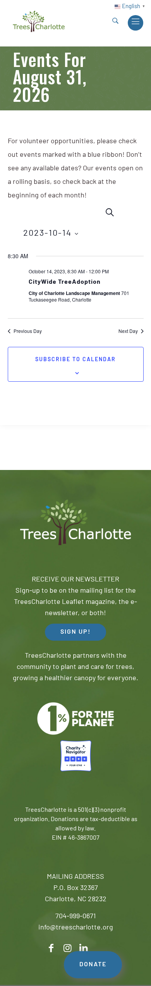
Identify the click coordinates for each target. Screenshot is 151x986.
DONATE (92, 965)
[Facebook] (51, 948)
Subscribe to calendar (75, 360)
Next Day (128, 331)
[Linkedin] (83, 948)
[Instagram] (67, 948)
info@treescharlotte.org (75, 927)
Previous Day (28, 331)
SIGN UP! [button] (75, 632)
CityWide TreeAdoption (65, 282)
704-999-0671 (75, 916)
